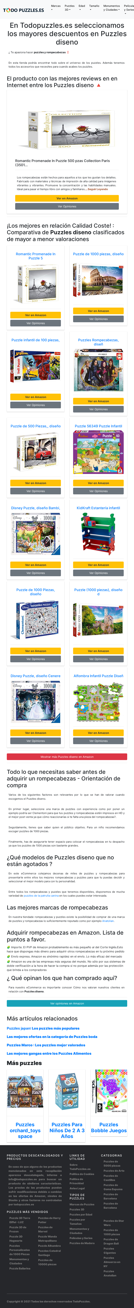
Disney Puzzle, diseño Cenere (36, 676)
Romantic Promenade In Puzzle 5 (35, 256)
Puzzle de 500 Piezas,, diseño (36, 426)
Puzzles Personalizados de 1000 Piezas (19, 1250)
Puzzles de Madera (82, 1243)
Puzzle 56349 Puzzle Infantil (98, 426)
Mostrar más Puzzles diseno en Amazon (67, 756)
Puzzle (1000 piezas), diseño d (98, 592)
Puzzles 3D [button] (70, 8)
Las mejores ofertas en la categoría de (52, 1037)
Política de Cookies (82, 1174)
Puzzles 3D (77, 1209)
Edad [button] (82, 6)
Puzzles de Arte (114, 1170)
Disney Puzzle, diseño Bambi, (35, 508)
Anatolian (108, 921)
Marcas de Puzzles (82, 1204)
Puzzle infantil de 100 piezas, (36, 340)
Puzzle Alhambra (49, 1245)
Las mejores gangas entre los (49, 1053)
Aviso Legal (77, 1188)
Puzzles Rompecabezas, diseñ (98, 342)
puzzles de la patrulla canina (41, 895)
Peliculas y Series (81, 1238)
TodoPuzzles (81, 1301)
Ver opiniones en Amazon (67, 1003)
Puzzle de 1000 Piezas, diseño (35, 592)
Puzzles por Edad (81, 1214)
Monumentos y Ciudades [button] (111, 8)
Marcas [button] (56, 6)
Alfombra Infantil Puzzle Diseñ (98, 676)
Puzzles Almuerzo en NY (112, 1262)
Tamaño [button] (94, 6)
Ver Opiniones (67, 206)
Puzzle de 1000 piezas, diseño (98, 254)
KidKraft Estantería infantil (98, 508)
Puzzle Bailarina (19, 1268)
